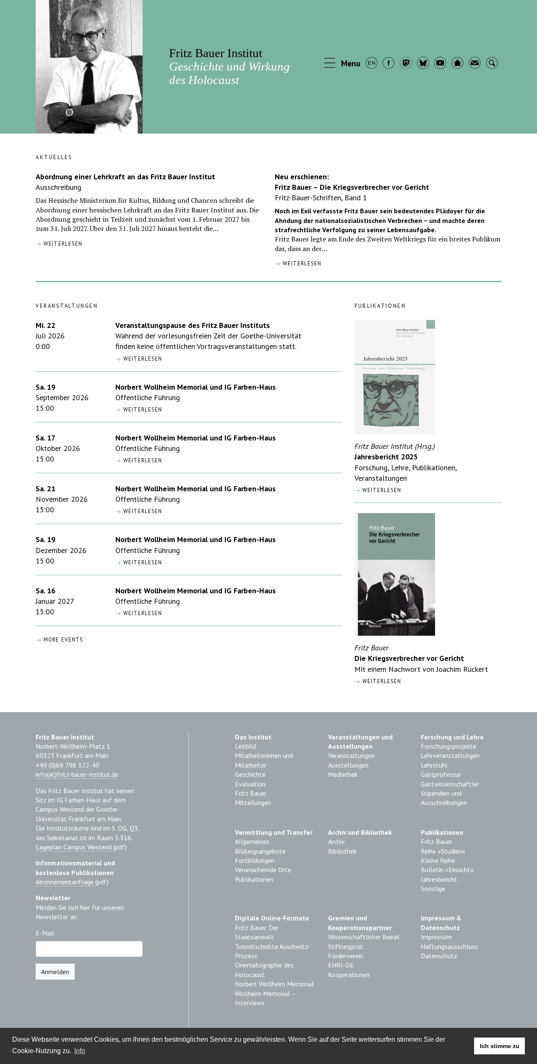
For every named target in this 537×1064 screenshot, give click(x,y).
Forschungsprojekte (448, 746)
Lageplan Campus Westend (74, 847)
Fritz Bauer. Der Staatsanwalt (257, 932)
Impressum (436, 937)
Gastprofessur (441, 774)
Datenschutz (439, 955)
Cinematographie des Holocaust (264, 969)
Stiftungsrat (345, 946)
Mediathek (342, 774)
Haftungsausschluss (449, 946)
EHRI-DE (341, 965)
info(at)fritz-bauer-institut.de (77, 774)
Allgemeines (252, 841)
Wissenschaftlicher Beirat (364, 937)
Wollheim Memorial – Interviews (265, 998)
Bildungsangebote (260, 851)
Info (79, 1050)
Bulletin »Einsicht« (447, 869)
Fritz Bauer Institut (229, 66)
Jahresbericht (439, 879)
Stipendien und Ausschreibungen (444, 798)
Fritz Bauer (250, 793)
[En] (372, 64)
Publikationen (254, 879)
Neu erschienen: (302, 176)
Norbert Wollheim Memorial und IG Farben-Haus (195, 387)
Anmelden (55, 971)
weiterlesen (62, 243)
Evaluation (250, 784)
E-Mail (45, 933)
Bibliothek (342, 851)
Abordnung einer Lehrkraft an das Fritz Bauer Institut (125, 176)
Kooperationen (349, 974)
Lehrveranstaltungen (450, 755)
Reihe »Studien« (443, 851)
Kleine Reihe (438, 860)
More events (62, 639)
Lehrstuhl (434, 765)
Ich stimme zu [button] (499, 1046)
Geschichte (250, 774)
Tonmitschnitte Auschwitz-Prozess (272, 951)
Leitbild (245, 746)
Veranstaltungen (351, 755)
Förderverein (345, 955)
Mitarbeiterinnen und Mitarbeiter (264, 760)
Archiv (336, 841)
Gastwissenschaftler (450, 784)
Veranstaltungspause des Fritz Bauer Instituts (192, 325)
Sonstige (433, 888)
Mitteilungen (253, 802)
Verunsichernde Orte (263, 869)
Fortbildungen (254, 860)
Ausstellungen (348, 765)
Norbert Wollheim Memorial (274, 984)
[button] (343, 64)
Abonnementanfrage (65, 882)
